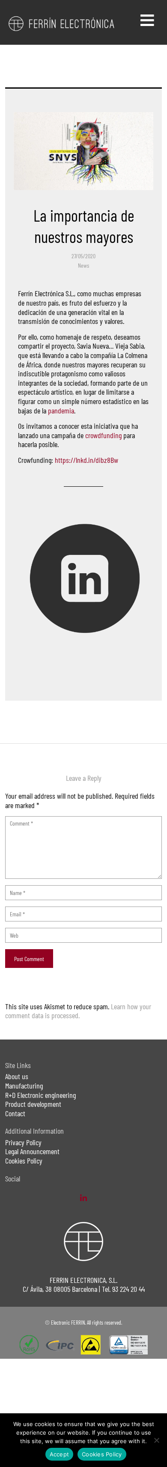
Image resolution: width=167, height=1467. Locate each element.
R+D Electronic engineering (40, 1095)
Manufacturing (24, 1085)
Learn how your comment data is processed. (78, 1011)
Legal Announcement (32, 1151)
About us (16, 1076)
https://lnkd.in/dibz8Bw (86, 460)
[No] (156, 1440)
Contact (15, 1113)
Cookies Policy (23, 1160)
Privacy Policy (23, 1142)
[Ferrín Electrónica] (62, 22)
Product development (33, 1104)
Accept (59, 1454)
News (83, 265)
